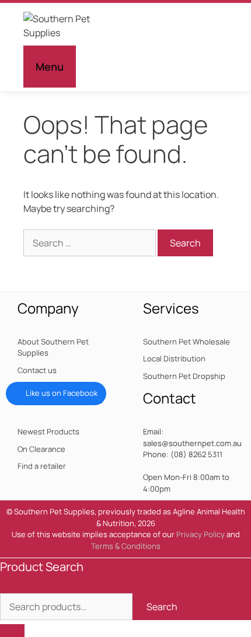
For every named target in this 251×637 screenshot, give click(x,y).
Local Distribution (174, 358)
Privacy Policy (200, 534)
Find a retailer (42, 466)
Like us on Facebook (61, 393)
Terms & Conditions (126, 546)
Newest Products (48, 431)
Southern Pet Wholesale (186, 341)
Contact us (37, 370)
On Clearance (41, 449)
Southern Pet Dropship (184, 376)
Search (162, 606)
